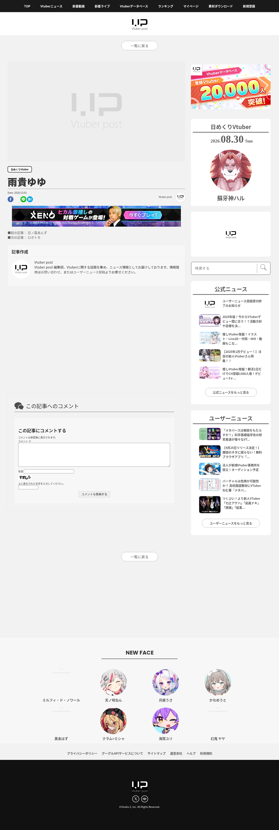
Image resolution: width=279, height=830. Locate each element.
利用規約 (206, 753)
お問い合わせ (50, 272)
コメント (24, 441)
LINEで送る (23, 199)
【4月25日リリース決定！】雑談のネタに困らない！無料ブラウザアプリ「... (242, 452)
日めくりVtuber (20, 169)
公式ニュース (230, 289)
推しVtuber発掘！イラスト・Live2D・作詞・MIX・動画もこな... (242, 338)
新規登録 (249, 6)
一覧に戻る (140, 45)
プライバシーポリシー (82, 753)
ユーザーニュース (231, 418)
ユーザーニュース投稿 (89, 272)
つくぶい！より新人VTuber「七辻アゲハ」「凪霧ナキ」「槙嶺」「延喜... (241, 503)
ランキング (165, 6)
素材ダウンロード (221, 6)
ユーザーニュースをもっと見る (231, 523)
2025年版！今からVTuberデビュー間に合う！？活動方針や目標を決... (242, 321)
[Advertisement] (96, 339)
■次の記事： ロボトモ (24, 237)
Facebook (10, 199)
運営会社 (176, 753)
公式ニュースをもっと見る (231, 392)
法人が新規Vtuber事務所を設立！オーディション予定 (241, 467)
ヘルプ (191, 753)
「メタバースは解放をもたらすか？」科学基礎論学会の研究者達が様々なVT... (242, 435)
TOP (27, 6)
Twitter (17, 199)
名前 (20, 471)
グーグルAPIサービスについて (122, 753)
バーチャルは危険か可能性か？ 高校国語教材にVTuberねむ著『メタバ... (241, 485)
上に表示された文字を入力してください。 (41, 483)
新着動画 (79, 6)
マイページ (191, 6)
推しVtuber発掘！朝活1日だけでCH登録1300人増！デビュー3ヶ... (242, 373)
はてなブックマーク (30, 199)
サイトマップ (156, 753)
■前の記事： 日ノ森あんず (27, 232)
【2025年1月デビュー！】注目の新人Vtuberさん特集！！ (241, 356)
